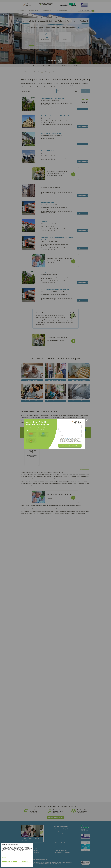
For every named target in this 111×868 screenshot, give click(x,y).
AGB (74, 438)
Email (60, 427)
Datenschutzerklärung (68, 438)
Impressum (4, 857)
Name (60, 431)
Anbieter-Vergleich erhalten (70, 445)
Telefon (61, 435)
